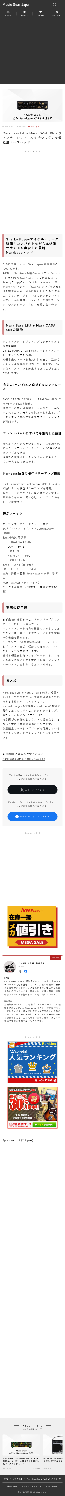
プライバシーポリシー (31, 1486)
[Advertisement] (32, 52)
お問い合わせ (52, 1486)
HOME (5, 1478)
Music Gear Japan (16, 5)
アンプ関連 (34, 127)
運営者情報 (12, 1486)
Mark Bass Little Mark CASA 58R (23, 758)
